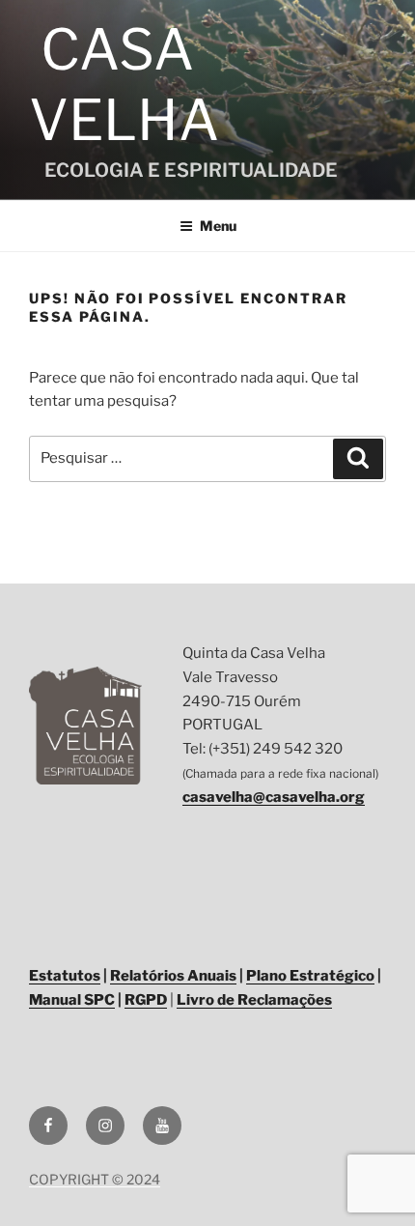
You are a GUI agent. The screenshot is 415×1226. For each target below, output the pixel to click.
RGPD (145, 1000)
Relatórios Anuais (173, 975)
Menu (218, 225)
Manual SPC (72, 1000)
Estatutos (64, 975)
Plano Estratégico (310, 975)
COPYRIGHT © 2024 (94, 1179)
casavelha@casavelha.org (273, 797)
